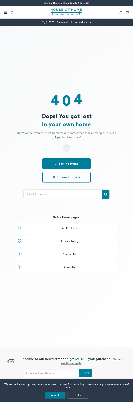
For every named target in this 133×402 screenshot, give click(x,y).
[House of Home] (66, 12)
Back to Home (68, 163)
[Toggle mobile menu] (5, 12)
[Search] (12, 12)
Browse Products (69, 177)
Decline (78, 395)
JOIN (85, 373)
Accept (55, 395)
